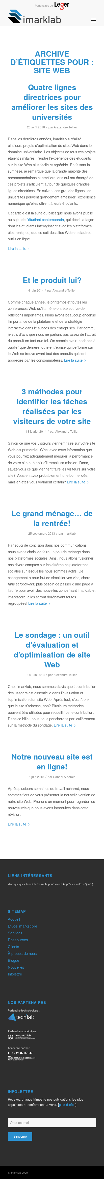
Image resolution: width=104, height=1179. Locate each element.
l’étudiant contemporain (45, 219)
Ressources (18, 939)
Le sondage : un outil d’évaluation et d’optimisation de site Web (52, 649)
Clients (13, 946)
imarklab (70, 533)
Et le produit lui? (52, 279)
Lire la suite (17, 248)
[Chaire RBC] (21, 1037)
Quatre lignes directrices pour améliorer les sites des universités (52, 101)
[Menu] (93, 16)
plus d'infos (67, 1104)
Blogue (13, 960)
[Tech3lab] (21, 1018)
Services (15, 932)
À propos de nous (22, 953)
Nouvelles (16, 967)
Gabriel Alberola (64, 776)
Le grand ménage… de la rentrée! (52, 518)
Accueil (14, 919)
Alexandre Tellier (65, 127)
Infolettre (15, 973)
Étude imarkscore (22, 926)
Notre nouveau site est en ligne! (52, 761)
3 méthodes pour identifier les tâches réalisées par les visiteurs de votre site (52, 406)
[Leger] (52, 8)
